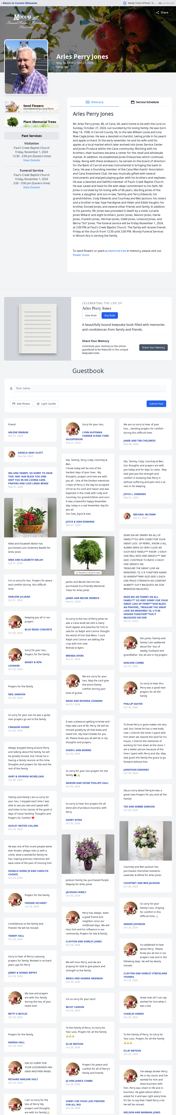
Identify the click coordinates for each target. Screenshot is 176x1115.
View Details (31, 160)
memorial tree (116, 251)
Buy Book (109, 315)
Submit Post (156, 403)
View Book (91, 315)
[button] (30, 517)
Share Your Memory (153, 347)
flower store (81, 255)
